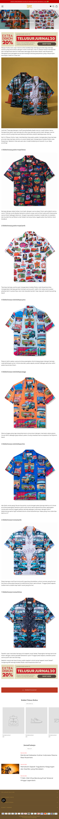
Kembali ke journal (31, 690)
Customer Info (7, 797)
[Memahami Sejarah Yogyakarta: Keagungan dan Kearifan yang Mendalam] (10, 769)
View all (29, 748)
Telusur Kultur (8, 792)
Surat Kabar (6, 807)
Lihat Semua (29, 703)
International (7, 802)
